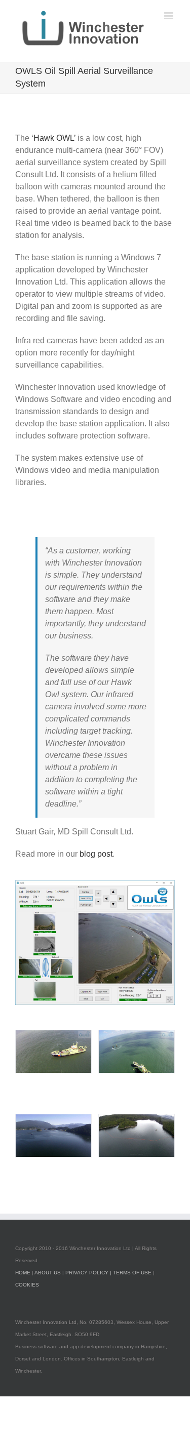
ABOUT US (47, 1272)
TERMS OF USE (132, 1272)
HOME (22, 1272)
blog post (96, 854)
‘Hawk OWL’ (54, 138)
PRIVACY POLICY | (89, 1272)
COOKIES (27, 1285)
